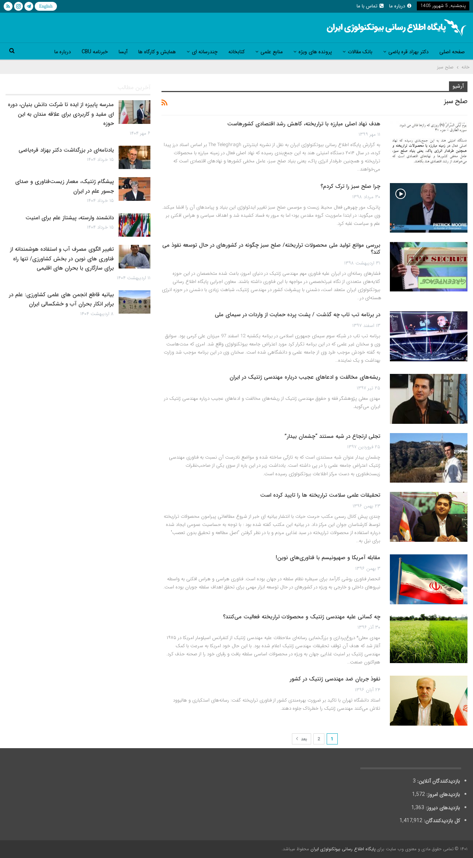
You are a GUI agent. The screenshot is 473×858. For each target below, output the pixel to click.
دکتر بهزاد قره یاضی (408, 52)
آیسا (123, 52)
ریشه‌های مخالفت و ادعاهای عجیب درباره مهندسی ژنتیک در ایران (304, 377)
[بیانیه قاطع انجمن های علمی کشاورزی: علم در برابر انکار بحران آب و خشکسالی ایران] (134, 302)
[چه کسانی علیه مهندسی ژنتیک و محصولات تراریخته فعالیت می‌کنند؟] (428, 638)
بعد (303, 739)
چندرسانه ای (205, 52)
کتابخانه (236, 52)
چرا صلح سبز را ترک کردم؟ (350, 186)
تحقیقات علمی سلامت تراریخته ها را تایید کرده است (320, 495)
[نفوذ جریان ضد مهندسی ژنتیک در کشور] (428, 700)
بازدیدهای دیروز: (442, 808)
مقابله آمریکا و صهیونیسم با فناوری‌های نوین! (328, 557)
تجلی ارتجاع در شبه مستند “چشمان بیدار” (332, 436)
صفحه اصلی (452, 52)
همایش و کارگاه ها (157, 52)
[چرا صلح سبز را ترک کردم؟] (428, 208)
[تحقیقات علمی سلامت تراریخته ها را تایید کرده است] (428, 516)
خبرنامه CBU (95, 52)
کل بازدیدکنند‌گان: (441, 821)
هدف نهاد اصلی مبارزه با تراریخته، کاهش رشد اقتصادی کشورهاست (303, 123)
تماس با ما (367, 6)
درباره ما (397, 6)
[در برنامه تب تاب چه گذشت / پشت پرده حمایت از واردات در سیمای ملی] (428, 336)
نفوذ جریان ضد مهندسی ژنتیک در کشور (335, 679)
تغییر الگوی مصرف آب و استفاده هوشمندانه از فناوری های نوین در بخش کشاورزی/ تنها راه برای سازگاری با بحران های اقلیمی (62, 259)
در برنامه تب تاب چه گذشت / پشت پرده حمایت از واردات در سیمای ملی (297, 314)
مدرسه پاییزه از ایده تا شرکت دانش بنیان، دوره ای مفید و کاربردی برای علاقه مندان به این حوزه (61, 114)
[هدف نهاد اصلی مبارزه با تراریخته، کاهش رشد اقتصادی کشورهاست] (428, 145)
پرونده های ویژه (315, 52)
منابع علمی (272, 52)
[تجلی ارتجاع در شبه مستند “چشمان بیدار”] (428, 458)
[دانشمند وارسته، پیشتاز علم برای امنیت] (134, 225)
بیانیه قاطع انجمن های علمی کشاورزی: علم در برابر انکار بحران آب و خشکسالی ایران (61, 299)
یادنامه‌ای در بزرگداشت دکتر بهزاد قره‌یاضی (66, 150)
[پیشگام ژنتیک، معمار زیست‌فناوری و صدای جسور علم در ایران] (134, 189)
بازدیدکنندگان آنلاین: (438, 781)
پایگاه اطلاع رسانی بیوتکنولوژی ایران (342, 848)
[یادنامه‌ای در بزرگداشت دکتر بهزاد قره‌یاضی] (134, 157)
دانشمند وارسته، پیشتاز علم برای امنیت (69, 217)
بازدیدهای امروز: (442, 794)
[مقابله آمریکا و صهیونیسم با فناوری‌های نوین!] (428, 579)
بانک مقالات (360, 52)
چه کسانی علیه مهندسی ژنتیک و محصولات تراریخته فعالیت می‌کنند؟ (301, 616)
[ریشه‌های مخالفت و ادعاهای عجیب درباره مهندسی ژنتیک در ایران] (428, 398)
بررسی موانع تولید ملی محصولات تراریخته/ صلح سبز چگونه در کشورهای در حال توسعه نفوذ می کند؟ (271, 249)
